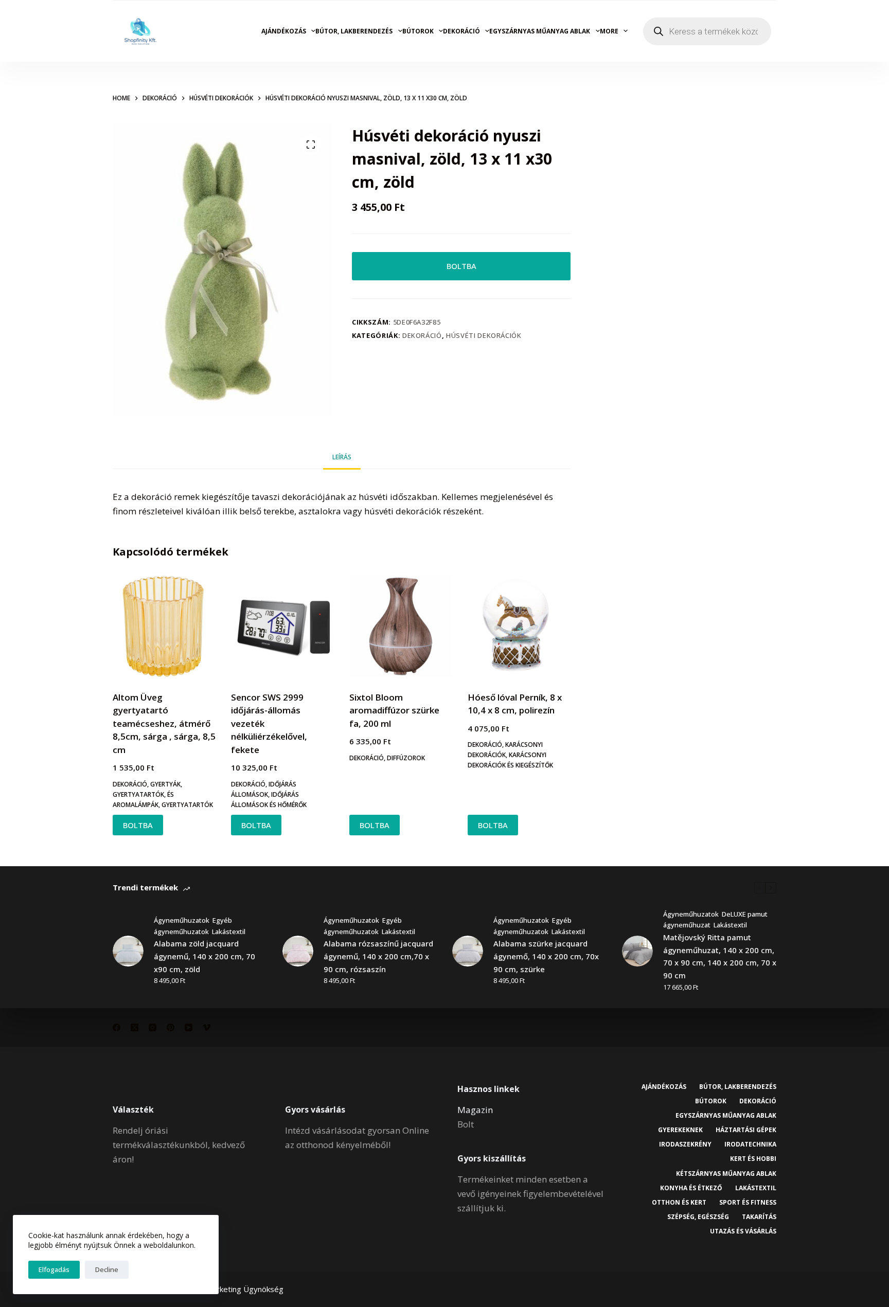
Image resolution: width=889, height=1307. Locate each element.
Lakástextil (228, 931)
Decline (106, 1269)
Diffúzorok (406, 758)
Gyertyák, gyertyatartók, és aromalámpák (147, 794)
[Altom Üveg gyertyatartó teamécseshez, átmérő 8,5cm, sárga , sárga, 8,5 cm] (164, 626)
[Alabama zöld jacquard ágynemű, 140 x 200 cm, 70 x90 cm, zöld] (128, 951)
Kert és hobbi (753, 1159)
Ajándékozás (283, 31)
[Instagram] (152, 1027)
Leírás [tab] (341, 457)
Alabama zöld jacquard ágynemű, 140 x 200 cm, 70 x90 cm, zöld (204, 956)
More (609, 31)
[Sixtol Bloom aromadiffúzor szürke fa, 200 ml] (400, 626)
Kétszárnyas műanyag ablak (726, 1174)
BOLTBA (461, 266)
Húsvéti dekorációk (484, 335)
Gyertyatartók (187, 804)
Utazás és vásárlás (743, 1231)
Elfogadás (54, 1269)
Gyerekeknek (680, 1130)
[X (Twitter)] (134, 1027)
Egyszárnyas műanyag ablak (539, 31)
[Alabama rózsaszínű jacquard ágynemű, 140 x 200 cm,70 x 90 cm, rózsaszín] (297, 951)
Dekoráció (461, 31)
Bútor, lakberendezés (354, 31)
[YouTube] (188, 1027)
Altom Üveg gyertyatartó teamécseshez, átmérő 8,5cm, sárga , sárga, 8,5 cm (164, 723)
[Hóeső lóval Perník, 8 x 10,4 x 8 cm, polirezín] (519, 626)
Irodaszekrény (685, 1144)
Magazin (475, 1110)
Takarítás (759, 1217)
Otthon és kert (679, 1202)
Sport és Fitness (747, 1202)
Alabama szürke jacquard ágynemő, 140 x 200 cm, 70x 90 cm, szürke (546, 956)
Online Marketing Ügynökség (232, 1289)
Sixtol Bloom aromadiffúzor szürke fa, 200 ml (394, 710)
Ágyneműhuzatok (181, 920)
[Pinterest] (170, 1027)
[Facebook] (116, 1027)
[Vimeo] (206, 1027)
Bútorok (418, 31)
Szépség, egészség (698, 1217)
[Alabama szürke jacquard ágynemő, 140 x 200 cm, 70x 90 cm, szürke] (467, 951)
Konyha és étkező (691, 1188)
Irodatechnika (750, 1144)
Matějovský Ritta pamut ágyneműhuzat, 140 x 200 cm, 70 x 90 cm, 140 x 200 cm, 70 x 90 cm (719, 956)
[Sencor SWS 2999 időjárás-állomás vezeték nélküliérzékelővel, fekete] (282, 626)
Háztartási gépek (746, 1130)
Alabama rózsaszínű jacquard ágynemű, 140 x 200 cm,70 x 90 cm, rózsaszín (378, 956)
